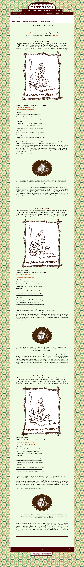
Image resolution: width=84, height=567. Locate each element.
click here (55, 35)
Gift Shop (16, 17)
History (50, 14)
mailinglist (28, 33)
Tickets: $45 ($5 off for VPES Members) (26, 107)
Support (59, 14)
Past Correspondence (30, 21)
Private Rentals (45, 21)
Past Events (16, 21)
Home (15, 14)
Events (32, 14)
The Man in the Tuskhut (41, 41)
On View (23, 14)
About (41, 14)
